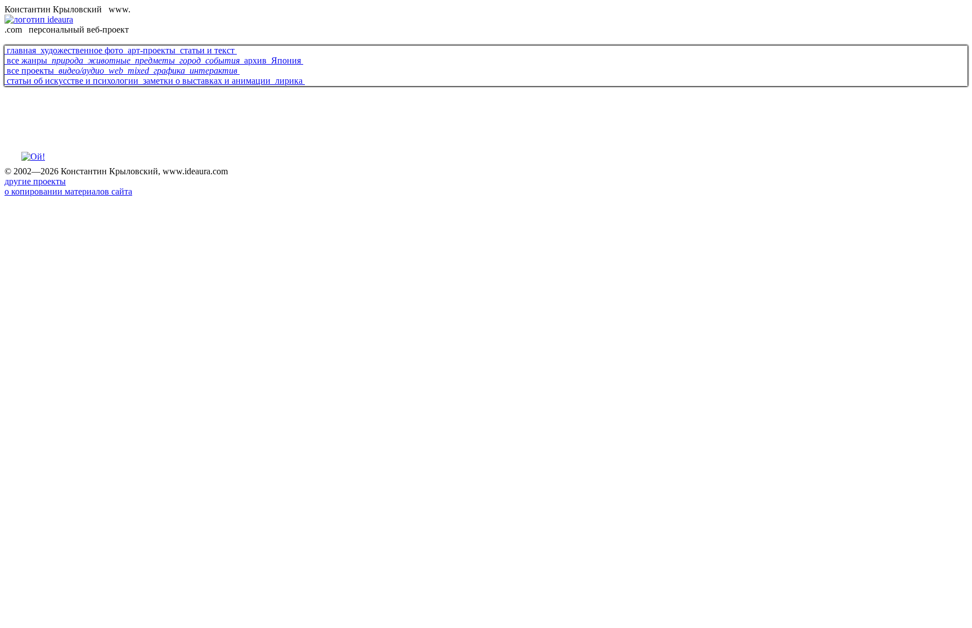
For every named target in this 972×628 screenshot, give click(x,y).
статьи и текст (207, 50)
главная (21, 50)
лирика (289, 80)
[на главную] (33, 156)
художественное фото (81, 50)
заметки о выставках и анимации (207, 80)
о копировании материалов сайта (68, 191)
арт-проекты (151, 50)
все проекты (30, 70)
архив (255, 60)
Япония (286, 60)
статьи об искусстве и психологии (72, 80)
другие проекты (35, 181)
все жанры (27, 60)
